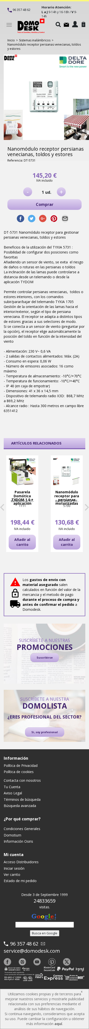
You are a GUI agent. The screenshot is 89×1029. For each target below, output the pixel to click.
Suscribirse (45, 657)
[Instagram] (22, 962)
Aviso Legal (13, 793)
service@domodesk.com (32, 950)
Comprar (44, 204)
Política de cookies (19, 772)
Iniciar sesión (14, 868)
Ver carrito (12, 874)
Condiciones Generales (22, 829)
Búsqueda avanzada (20, 805)
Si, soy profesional (44, 732)
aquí (58, 1023)
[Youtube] (37, 962)
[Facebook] (7, 962)
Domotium (12, 835)
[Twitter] (66, 962)
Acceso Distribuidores (21, 862)
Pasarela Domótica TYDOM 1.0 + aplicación (22, 497)
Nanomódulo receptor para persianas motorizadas (66, 497)
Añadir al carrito (22, 542)
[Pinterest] (52, 962)
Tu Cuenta (12, 787)
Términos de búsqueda (22, 799)
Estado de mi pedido (20, 881)
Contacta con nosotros (22, 780)
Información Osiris (18, 841)
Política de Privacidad (21, 765)
